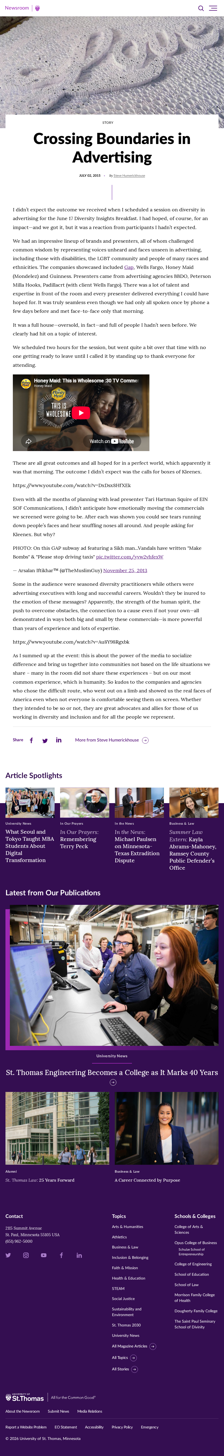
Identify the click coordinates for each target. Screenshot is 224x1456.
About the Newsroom (22, 1411)
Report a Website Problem (25, 1427)
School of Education (192, 1275)
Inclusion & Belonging (130, 1258)
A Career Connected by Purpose (148, 1180)
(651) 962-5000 (19, 1241)
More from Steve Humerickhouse (107, 740)
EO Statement (66, 1427)
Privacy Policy (122, 1427)
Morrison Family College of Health (195, 1298)
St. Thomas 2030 (126, 1325)
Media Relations (89, 1411)
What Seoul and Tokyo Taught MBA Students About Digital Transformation (29, 845)
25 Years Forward (40, 1180)
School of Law (187, 1285)
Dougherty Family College (196, 1311)
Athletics (119, 1237)
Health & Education (128, 1278)
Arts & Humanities (127, 1227)
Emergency (149, 1427)
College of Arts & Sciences (189, 1230)
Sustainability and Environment (127, 1312)
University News (125, 1336)
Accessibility (94, 1427)
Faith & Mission (125, 1268)
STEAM (118, 1289)
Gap (129, 267)
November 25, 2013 (125, 570)
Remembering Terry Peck (79, 838)
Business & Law (125, 1247)
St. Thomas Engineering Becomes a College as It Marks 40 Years (112, 1072)
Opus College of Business (196, 1248)
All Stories (120, 1369)
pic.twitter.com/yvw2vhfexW (129, 557)
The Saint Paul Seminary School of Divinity (195, 1324)
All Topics (120, 1358)
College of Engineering (193, 1264)
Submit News (58, 1411)
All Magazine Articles (129, 1347)
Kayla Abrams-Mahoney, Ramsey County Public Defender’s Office (192, 849)
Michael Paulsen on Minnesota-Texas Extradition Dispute (137, 846)
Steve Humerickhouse (129, 175)
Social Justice (123, 1299)
